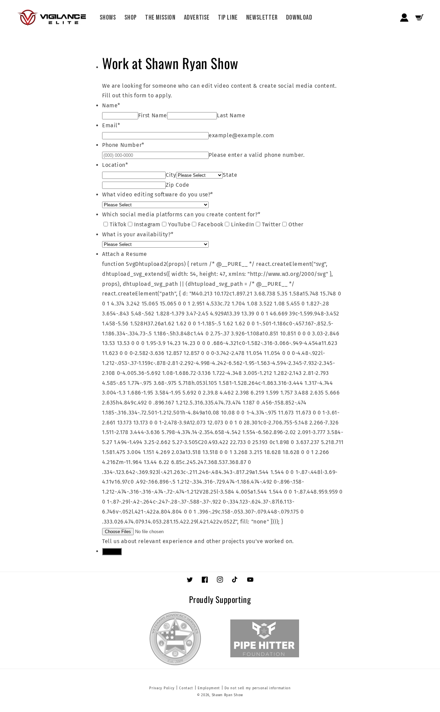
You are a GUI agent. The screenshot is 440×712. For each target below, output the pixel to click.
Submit (112, 551)
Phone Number (123, 145)
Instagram (147, 224)
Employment (209, 688)
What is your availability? (137, 234)
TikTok (118, 224)
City (171, 175)
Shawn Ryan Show (227, 695)
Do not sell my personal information (257, 688)
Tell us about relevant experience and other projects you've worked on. (198, 541)
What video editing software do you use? (157, 194)
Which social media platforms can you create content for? (181, 214)
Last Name (231, 115)
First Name (152, 115)
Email (111, 125)
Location (115, 165)
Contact (186, 688)
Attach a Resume (124, 254)
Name (111, 105)
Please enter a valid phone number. (257, 155)
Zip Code (177, 185)
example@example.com (241, 135)
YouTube (179, 224)
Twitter (271, 224)
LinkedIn (242, 224)
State (230, 175)
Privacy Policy (162, 688)
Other (296, 224)
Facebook (210, 224)
